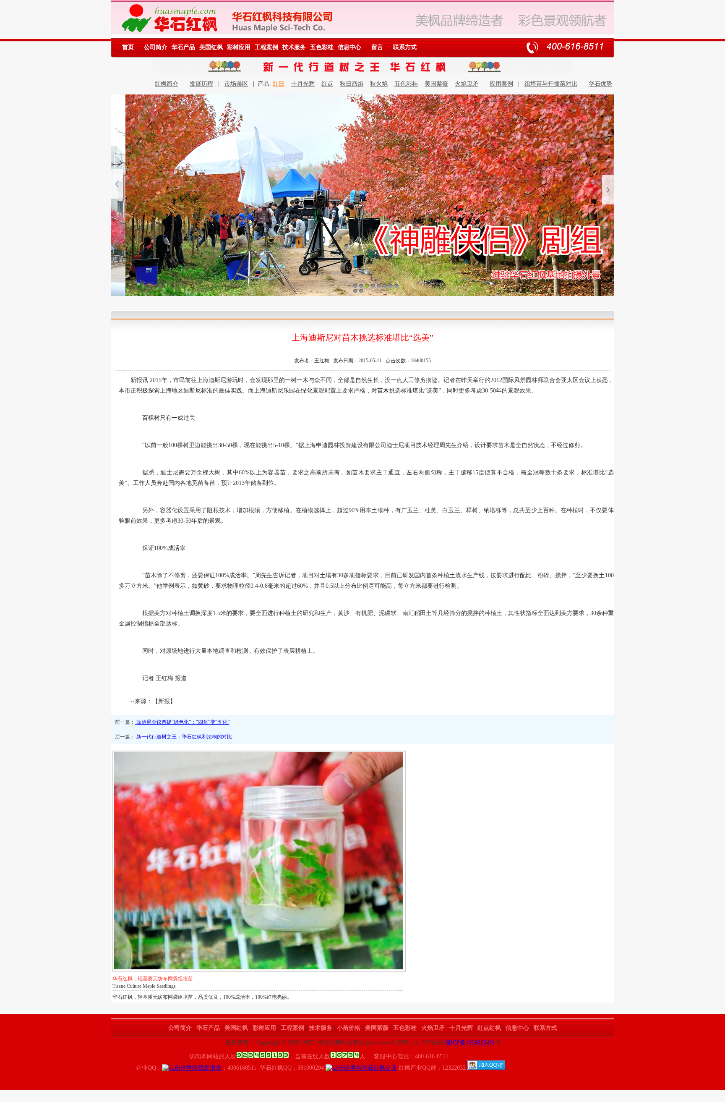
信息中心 (349, 47)
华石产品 (183, 47)
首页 (128, 47)
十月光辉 (303, 84)
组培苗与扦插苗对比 (550, 84)
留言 (377, 47)
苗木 (383, 390)
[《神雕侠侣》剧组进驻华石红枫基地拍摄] (362, 195)
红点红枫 (489, 1028)
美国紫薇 (436, 84)
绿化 (307, 390)
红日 (278, 84)
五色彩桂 (322, 47)
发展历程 (201, 84)
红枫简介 (166, 84)
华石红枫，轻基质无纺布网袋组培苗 (152, 979)
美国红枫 (211, 47)
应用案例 (501, 84)
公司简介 (155, 47)
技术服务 (294, 47)
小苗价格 (348, 1028)
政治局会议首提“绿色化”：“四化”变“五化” (182, 722)
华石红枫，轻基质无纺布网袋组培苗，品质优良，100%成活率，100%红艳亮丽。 (202, 997)
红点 (327, 84)
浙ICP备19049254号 (470, 1042)
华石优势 (600, 84)
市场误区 (236, 84)
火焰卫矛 (466, 84)
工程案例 (266, 47)
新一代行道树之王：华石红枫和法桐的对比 (183, 737)
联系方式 (405, 47)
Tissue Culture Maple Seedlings (144, 986)
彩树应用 (238, 47)
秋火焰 (379, 84)
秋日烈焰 (351, 84)
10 (361, 290)
